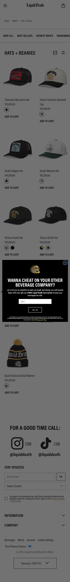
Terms (45, 320)
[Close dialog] (65, 263)
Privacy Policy (40, 320)
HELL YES (35, 310)
